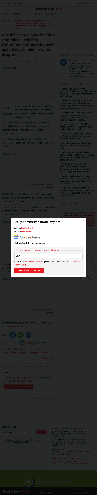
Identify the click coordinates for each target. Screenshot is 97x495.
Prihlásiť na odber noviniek (29, 270)
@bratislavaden (26, 231)
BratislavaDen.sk (27, 228)
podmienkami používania (34, 262)
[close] (84, 221)
